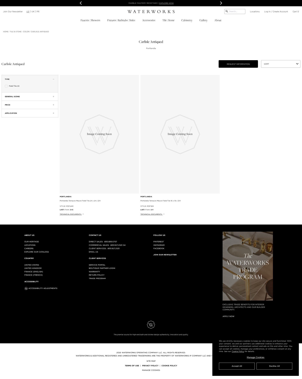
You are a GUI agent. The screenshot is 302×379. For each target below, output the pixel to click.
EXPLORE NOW (166, 3)
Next (220, 3)
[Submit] (226, 11)
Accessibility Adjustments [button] (42, 288)
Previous (81, 3)
